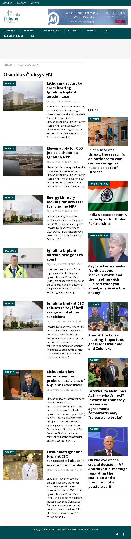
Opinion (29, 30)
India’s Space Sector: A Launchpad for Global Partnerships (107, 219)
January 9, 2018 (57, 321)
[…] (68, 137)
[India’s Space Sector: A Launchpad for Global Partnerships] (107, 196)
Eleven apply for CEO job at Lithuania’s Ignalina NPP (65, 152)
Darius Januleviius (63, 231)
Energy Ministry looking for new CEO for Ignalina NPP (65, 202)
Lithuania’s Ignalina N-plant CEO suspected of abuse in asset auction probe (66, 458)
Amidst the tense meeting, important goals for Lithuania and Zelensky (106, 342)
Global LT (73, 30)
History (91, 30)
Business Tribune (13, 36)
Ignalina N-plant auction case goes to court (65, 255)
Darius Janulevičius (57, 330)
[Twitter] (117, 534)
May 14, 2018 (56, 101)
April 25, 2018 (56, 211)
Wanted (35, 3)
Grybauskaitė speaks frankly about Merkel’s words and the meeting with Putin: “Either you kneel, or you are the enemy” (106, 279)
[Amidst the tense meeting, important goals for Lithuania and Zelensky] (107, 316)
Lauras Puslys (64, 440)
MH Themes (92, 529)
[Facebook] (124, 534)
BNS (69, 101)
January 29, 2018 (58, 264)
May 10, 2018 (56, 161)
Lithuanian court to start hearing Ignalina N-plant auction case (64, 90)
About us (7, 3)
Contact (21, 3)
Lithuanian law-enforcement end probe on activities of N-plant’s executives (66, 378)
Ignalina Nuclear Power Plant (63, 227)
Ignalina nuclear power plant (62, 414)
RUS (32, 36)
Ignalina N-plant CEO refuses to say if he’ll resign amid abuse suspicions (65, 310)
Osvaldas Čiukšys (56, 433)
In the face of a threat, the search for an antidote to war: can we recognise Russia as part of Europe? (107, 161)
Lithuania (9, 30)
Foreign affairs (50, 30)
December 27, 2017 (59, 389)
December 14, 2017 (59, 469)
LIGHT (106, 30)
